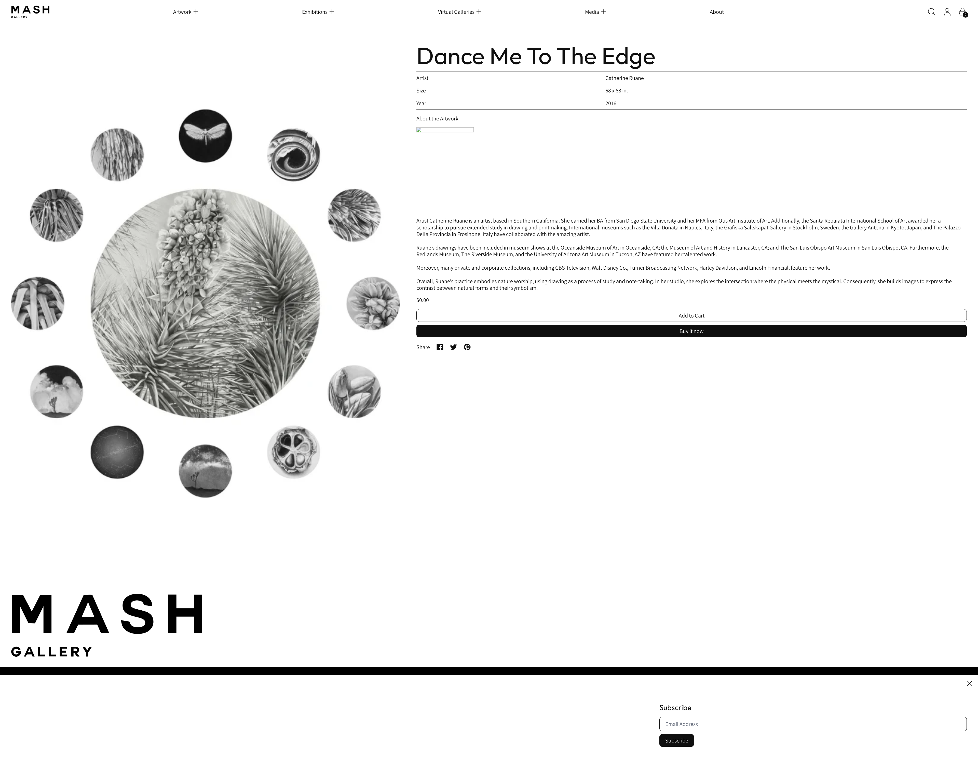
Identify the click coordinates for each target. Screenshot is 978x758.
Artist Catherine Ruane (442, 220)
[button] (932, 12)
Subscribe (676, 740)
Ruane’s (425, 247)
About (717, 11)
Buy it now (692, 331)
